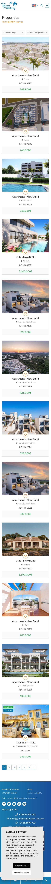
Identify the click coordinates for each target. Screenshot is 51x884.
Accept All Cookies (22, 865)
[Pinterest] (24, 803)
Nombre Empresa (12, 5)
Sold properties (10, 809)
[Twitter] (9, 803)
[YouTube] (14, 803)
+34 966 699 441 (27, 814)
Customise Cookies (21, 872)
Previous (5, 54)
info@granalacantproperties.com (27, 818)
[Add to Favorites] (25, 70)
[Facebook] (4, 803)
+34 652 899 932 (27, 822)
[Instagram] (19, 803)
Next (45, 54)
